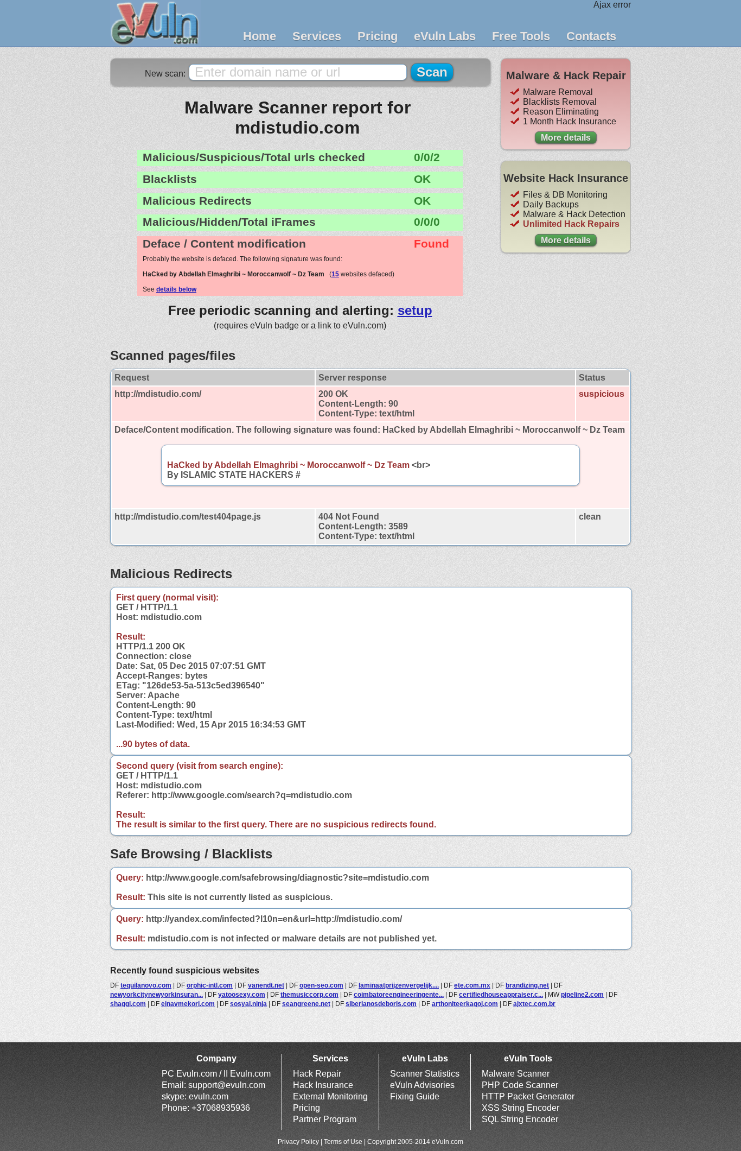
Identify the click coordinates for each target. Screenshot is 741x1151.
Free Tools (521, 36)
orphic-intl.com (210, 985)
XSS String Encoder (520, 1107)
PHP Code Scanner (520, 1085)
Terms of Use (343, 1142)
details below (176, 289)
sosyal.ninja (248, 1004)
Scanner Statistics (424, 1073)
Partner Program (324, 1119)
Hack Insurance (323, 1085)
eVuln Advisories (422, 1085)
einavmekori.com (188, 1004)
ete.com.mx (472, 985)
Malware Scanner (516, 1073)
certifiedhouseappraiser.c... (501, 994)
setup (415, 310)
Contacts (591, 36)
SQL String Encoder (520, 1119)
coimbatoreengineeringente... (399, 994)
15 (335, 274)
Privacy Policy (298, 1142)
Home (259, 36)
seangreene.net (306, 1004)
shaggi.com (128, 1004)
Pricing (377, 36)
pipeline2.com (582, 994)
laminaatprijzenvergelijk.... (399, 985)
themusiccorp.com (309, 994)
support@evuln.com (226, 1085)
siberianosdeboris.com (381, 1004)
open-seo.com (321, 985)
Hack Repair (317, 1073)
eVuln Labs (445, 36)
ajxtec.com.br (534, 1004)
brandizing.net (527, 985)
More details (566, 137)
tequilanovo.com (145, 985)
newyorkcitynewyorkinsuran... (156, 994)
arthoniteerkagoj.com (465, 1004)
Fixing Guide (414, 1096)
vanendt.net (266, 985)
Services (316, 36)
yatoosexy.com (241, 994)
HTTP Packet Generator (528, 1096)
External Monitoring (330, 1096)
